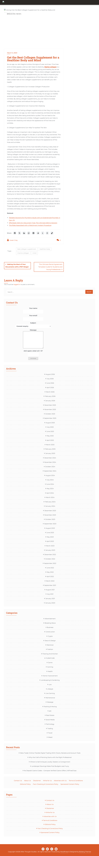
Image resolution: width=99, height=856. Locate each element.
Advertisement (50, 619)
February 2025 (50, 449)
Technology (50, 724)
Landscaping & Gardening (50, 680)
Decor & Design (50, 640)
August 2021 (50, 590)
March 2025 (50, 445)
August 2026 (50, 374)
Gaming (50, 667)
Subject (33, 323)
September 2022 (50, 563)
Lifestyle (50, 689)
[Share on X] (19, 233)
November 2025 (50, 409)
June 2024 (50, 484)
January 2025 (50, 453)
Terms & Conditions (76, 780)
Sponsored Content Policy (70, 784)
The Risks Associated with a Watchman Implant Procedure (30, 225)
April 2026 (50, 387)
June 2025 (50, 431)
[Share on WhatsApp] (29, 233)
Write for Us (47, 780)
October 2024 (50, 466)
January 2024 (50, 506)
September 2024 (50, 471)
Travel (50, 733)
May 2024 (50, 488)
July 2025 (50, 427)
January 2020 (50, 603)
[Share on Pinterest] (33, 233)
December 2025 (50, 405)
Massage (50, 702)
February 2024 (50, 502)
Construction (50, 632)
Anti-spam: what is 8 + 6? (33, 351)
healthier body (45, 249)
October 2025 (50, 414)
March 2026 (50, 392)
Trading (50, 728)
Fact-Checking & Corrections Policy (45, 784)
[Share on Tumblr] (42, 233)
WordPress (64, 852)
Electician (50, 645)
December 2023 (50, 511)
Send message (33, 358)
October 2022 (50, 559)
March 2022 (50, 581)
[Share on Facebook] (15, 233)
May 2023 (50, 537)
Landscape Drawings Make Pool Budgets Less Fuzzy (50, 766)
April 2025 (50, 440)
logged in (17, 284)
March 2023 (50, 546)
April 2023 (50, 541)
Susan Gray (13, 240)
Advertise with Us (60, 780)
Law (50, 684)
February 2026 (50, 396)
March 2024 (50, 497)
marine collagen (23, 253)
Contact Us (18, 780)
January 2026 (50, 401)
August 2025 (50, 423)
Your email (33, 315)
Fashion (50, 649)
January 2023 (50, 550)
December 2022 (50, 554)
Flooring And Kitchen (50, 654)
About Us (27, 780)
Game (50, 662)
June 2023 (50, 532)
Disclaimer (37, 780)
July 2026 (50, 379)
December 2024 (50, 458)
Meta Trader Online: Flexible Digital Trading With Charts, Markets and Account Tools (50, 753)
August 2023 (50, 528)
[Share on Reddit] (38, 233)
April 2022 (50, 576)
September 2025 (50, 418)
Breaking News (50, 623)
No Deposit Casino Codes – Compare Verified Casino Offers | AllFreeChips (50, 770)
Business (50, 627)
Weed (50, 737)
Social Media (50, 720)
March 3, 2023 (12, 53)
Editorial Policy (25, 784)
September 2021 (50, 585)
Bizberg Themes (85, 852)
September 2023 (50, 524)
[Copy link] (52, 233)
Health (50, 671)
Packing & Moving (50, 706)
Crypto (50, 636)
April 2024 (50, 493)
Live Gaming (50, 693)
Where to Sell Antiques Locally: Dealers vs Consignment (50, 762)
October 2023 (50, 519)
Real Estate (50, 715)
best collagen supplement (26, 249)
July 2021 (50, 594)
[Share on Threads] (47, 233)
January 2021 (50, 598)
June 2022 (50, 568)
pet (50, 711)
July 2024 (50, 480)
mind (34, 253)
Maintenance (50, 698)
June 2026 (50, 383)
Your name (33, 308)
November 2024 (50, 462)
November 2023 (50, 515)
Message (33, 330)
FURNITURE (50, 658)
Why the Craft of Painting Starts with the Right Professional (50, 757)
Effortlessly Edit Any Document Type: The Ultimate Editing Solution (33, 223)
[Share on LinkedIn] (24, 233)
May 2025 (50, 436)
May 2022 (50, 572)
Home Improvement (50, 676)
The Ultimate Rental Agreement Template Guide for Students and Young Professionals (50, 266)
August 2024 (50, 475)
